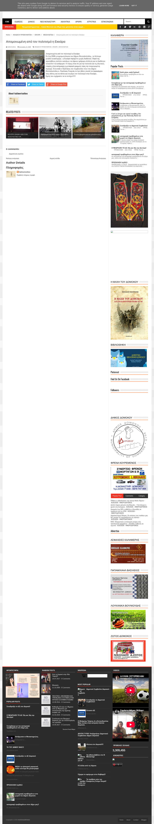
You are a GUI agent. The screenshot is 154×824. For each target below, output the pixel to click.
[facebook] (120, 26)
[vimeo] (130, 26)
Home (7, 21)
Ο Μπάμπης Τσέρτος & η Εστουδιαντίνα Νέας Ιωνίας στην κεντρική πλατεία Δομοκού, (93, 723)
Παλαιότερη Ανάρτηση (98, 158)
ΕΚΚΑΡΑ (55, 47)
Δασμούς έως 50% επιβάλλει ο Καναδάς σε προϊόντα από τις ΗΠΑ (126, 510)
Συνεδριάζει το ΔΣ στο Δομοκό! (18, 706)
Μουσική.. (55, 685)
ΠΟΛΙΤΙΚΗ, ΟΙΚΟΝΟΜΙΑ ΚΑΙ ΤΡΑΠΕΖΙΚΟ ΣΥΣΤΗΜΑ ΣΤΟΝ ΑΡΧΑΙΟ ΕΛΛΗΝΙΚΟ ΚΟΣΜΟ (63, 698)
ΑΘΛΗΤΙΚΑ (65, 21)
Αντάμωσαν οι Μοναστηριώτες (26, 737)
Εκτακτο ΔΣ (90, 710)
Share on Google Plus (58, 84)
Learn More (124, 5)
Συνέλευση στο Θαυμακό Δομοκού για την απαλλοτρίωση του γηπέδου (63, 720)
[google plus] (149, 26)
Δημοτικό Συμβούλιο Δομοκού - (98, 689)
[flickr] (134, 26)
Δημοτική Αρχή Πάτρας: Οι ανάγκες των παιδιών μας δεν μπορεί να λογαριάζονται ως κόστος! (129, 516)
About (128, 820)
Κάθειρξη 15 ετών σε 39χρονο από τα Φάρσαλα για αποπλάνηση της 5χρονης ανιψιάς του (62, 709)
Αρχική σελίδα (55, 158)
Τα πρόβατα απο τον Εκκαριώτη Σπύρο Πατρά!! (96, 780)
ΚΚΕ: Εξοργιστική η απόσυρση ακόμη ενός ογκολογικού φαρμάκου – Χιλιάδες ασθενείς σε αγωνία (127, 523)
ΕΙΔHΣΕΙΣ (18, 21)
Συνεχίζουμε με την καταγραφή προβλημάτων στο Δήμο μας (18, 727)
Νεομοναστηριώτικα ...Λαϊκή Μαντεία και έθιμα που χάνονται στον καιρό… (53, 27)
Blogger (144, 820)
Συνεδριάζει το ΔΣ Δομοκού (25, 756)
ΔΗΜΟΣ (31, 21)
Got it (134, 5)
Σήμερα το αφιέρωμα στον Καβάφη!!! (92, 774)
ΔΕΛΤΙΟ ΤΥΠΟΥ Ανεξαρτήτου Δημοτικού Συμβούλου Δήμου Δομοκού (93, 734)
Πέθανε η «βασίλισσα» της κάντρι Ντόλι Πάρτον (127, 501)
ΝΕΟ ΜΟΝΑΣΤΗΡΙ (47, 21)
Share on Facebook (18, 84)
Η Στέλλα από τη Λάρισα (87, 766)
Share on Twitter (37, 84)
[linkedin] (144, 26)
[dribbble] (139, 26)
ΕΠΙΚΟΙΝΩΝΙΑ (107, 21)
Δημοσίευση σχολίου (16, 154)
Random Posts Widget (69, 729)
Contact (135, 820)
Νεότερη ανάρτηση (12, 158)
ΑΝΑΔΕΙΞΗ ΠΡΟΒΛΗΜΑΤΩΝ (43, 47)
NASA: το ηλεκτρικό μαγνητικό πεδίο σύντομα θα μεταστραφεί (27, 767)
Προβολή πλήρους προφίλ (26, 175)
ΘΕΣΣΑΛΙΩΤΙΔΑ (63, 47)
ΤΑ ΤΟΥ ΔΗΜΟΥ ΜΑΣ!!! (15, 747)
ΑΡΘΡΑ (78, 21)
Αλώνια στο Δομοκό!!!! (94, 744)
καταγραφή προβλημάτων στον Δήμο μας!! (23, 804)
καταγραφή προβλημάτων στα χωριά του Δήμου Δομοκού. (26, 795)
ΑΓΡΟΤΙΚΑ (91, 21)
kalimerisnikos (24, 172)
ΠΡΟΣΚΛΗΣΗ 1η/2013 (14, 785)
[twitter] (125, 26)
